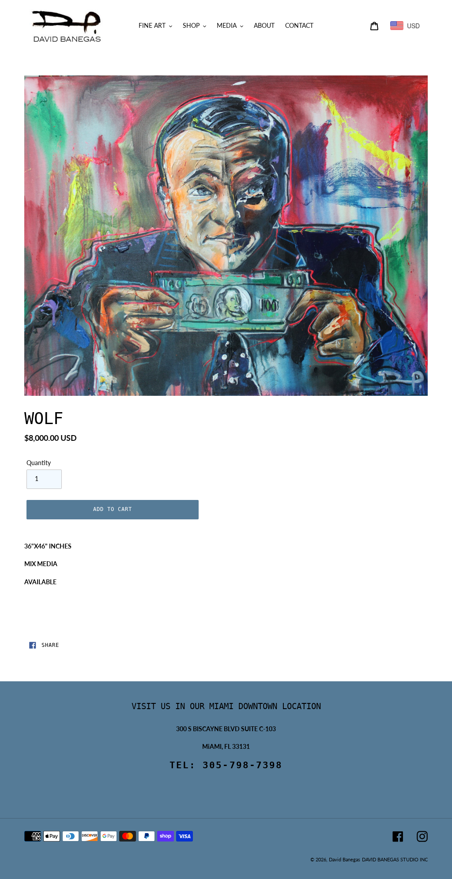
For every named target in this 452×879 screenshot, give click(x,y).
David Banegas (344, 859)
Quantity (38, 462)
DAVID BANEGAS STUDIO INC (395, 859)
